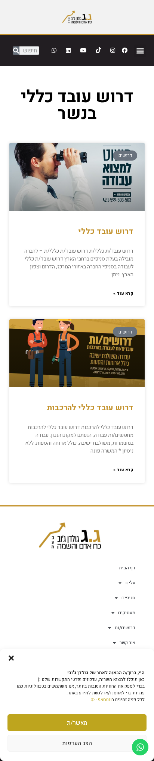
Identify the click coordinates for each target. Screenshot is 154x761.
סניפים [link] (128, 597)
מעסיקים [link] (126, 612)
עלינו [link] (130, 582)
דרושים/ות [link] (125, 627)
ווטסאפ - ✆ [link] (101, 699)
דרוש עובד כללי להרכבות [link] (90, 408)
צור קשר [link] (127, 642)
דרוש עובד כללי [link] (105, 231)
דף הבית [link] (127, 567)
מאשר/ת (77, 723)
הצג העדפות (77, 743)
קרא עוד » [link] (123, 293)
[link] (77, 16)
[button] (11, 658)
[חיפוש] (16, 50)
